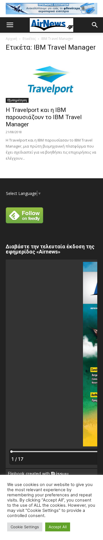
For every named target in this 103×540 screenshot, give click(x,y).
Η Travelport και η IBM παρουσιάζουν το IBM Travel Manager (44, 117)
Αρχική (11, 38)
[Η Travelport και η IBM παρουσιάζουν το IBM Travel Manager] (51, 80)
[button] (10, 25)
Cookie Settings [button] (25, 526)
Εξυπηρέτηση (17, 100)
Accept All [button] (58, 526)
